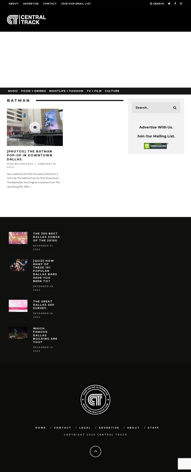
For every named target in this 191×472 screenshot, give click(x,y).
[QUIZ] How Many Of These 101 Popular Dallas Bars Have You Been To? (45, 271)
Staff (153, 427)
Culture (112, 91)
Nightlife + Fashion (66, 91)
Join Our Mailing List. (156, 136)
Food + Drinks (33, 91)
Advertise (31, 3)
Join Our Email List (76, 3)
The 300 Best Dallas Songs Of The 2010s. (46, 237)
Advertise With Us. (156, 127)
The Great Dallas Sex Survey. (43, 305)
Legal (85, 427)
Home (40, 427)
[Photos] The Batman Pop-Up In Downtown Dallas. (29, 155)
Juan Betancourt (20, 164)
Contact (50, 3)
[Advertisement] (95, 60)
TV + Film (94, 91)
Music (13, 91)
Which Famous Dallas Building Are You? (45, 335)
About (14, 3)
